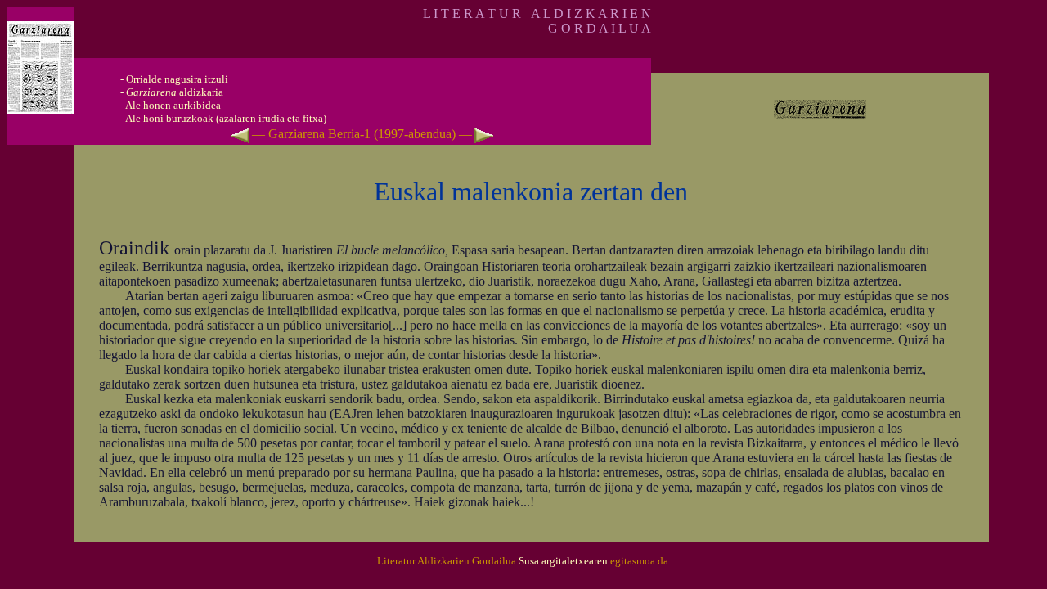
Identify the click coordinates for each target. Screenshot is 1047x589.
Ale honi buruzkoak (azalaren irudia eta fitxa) (225, 118)
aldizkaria (174, 92)
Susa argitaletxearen (563, 561)
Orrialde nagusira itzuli (177, 79)
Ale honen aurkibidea (173, 105)
